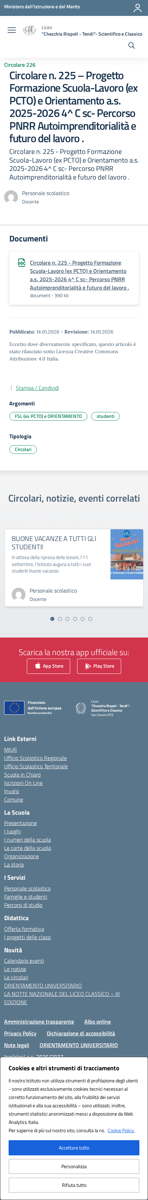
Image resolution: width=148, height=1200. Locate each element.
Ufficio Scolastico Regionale (35, 758)
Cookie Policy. (121, 1130)
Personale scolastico (27, 888)
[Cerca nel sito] (131, 46)
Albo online (97, 1021)
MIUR (10, 749)
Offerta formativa (24, 929)
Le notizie (15, 969)
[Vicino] (141, 1063)
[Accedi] (137, 7)
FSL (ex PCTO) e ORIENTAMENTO (48, 416)
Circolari (23, 449)
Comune (13, 799)
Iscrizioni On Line (23, 783)
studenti (105, 416)
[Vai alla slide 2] (60, 619)
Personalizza (74, 1166)
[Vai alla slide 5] (83, 619)
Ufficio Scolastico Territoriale (36, 766)
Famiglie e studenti (25, 896)
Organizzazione (21, 856)
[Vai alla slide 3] (67, 619)
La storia (14, 864)
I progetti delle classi (27, 937)
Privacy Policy (20, 1033)
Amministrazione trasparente (39, 1021)
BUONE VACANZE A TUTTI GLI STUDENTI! (54, 542)
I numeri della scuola (27, 839)
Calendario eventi (24, 960)
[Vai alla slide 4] (75, 619)
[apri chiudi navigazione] (12, 31)
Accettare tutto (74, 1147)
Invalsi (11, 791)
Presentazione (20, 823)
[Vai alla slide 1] (52, 619)
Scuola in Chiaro (22, 774)
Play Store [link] (103, 665)
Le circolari (16, 977)
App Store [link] (52, 665)
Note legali (16, 1045)
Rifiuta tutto (74, 1185)
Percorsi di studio (23, 905)
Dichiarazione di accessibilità (81, 1033)
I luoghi (12, 831)
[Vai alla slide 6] (90, 619)
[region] (74, 1128)
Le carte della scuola (27, 848)
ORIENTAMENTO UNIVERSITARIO (43, 985)
